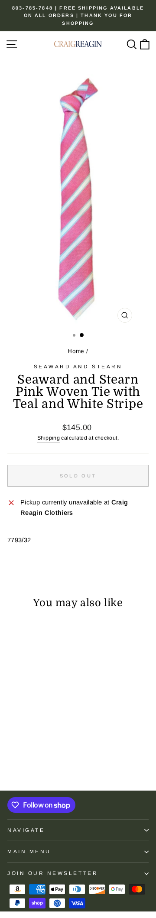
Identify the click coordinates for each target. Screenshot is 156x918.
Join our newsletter (52, 873)
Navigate (26, 830)
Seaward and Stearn (78, 366)
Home (76, 351)
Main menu (29, 851)
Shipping (48, 438)
